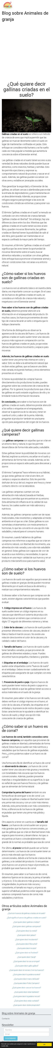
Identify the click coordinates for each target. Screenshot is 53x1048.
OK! (44, 1044)
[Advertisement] (26, 51)
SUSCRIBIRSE (10, 1038)
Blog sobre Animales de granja (25, 16)
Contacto (6, 1019)
